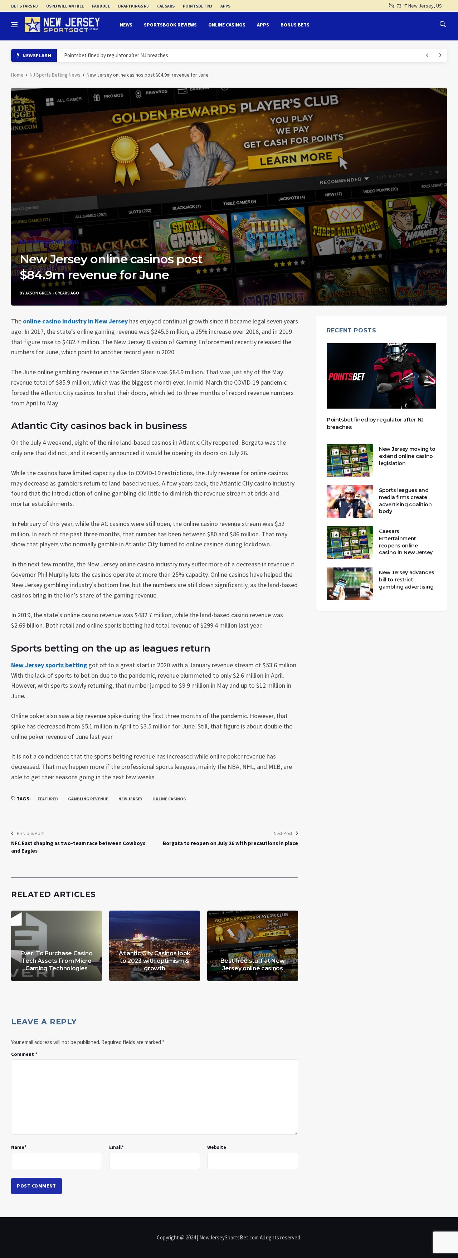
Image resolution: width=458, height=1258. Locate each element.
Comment (24, 1054)
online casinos (169, 798)
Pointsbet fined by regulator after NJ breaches (116, 55)
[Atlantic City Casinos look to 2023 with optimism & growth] (154, 946)
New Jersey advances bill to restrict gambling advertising (406, 579)
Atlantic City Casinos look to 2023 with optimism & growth (154, 961)
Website (216, 1147)
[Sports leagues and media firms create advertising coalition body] (350, 501)
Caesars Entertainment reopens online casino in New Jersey (406, 542)
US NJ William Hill (65, 6)
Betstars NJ (24, 6)
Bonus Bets (295, 24)
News (126, 24)
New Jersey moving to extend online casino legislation (407, 456)
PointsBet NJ (197, 6)
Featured (48, 798)
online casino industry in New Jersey (75, 321)
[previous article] (440, 55)
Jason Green (38, 293)
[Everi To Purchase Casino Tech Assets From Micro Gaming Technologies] (56, 946)
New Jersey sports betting (49, 665)
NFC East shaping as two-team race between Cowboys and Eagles (78, 847)
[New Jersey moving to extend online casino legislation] (350, 460)
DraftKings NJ (133, 6)
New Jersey (130, 798)
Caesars (166, 6)
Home (17, 75)
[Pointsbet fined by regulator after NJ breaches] (381, 376)
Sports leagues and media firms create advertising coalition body (405, 501)
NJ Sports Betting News (55, 75)
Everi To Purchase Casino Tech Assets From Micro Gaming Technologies (56, 961)
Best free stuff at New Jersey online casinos (252, 964)
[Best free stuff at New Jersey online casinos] (252, 946)
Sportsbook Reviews (170, 24)
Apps (225, 6)
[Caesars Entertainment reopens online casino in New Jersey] (350, 542)
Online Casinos (226, 24)
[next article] (427, 55)
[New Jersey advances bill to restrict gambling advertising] (350, 583)
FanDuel (101, 6)
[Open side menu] (14, 24)
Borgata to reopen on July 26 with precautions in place (230, 843)
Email (116, 1147)
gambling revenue (88, 798)
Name (18, 1147)
